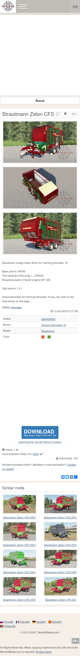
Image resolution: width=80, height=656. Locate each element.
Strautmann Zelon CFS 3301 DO (60, 572)
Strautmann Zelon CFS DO (60, 599)
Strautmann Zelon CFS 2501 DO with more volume (19, 518)
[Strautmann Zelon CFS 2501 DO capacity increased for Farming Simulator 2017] (60, 531)
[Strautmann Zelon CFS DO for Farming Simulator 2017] (60, 586)
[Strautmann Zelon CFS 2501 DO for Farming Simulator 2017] (40, 142)
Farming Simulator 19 (53, 325)
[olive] (43, 337)
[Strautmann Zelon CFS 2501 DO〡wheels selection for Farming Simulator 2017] (19, 531)
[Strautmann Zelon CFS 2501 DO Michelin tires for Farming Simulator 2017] (60, 504)
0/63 (35, 454)
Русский (8, 621)
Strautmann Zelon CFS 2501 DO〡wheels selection (19, 545)
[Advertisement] (40, 55)
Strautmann (48, 331)
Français (25, 621)
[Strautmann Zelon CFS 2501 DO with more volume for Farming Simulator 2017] (19, 504)
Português (10, 626)
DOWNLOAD (40, 432)
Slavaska (16, 307)
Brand (40, 100)
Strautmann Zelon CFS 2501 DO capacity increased (60, 545)
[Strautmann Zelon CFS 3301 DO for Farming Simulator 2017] (60, 559)
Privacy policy (44, 651)
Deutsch (41, 621)
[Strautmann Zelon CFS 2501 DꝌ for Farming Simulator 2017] (19, 559)
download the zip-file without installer (40, 442)
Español (57, 621)
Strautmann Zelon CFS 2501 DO (60, 518)
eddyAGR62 (48, 319)
